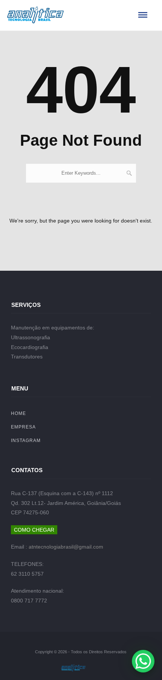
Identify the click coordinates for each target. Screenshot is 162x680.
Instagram (26, 440)
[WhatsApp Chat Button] (143, 661)
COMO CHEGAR (34, 530)
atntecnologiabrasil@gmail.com (66, 547)
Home (18, 413)
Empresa (23, 427)
